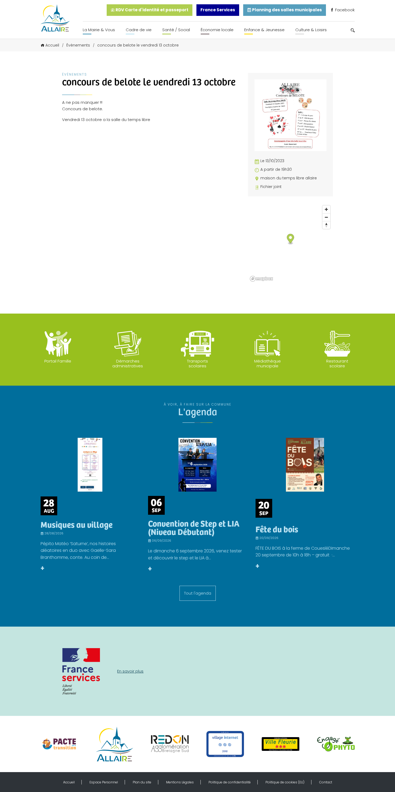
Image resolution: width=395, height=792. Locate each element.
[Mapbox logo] (261, 279)
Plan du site (142, 782)
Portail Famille (57, 361)
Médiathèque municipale (267, 363)
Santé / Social (176, 30)
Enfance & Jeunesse (264, 30)
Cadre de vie (139, 30)
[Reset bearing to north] (326, 225)
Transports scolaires (197, 363)
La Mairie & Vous (99, 30)
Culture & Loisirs (311, 30)
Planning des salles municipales (286, 10)
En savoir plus (130, 671)
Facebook (344, 10)
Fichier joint (271, 186)
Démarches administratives (127, 363)
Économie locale (217, 30)
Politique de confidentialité (230, 782)
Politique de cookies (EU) (284, 782)
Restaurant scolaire (337, 363)
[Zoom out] (326, 217)
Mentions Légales (180, 782)
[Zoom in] (326, 209)
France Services (217, 10)
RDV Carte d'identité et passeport (151, 10)
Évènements (78, 45)
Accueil (52, 45)
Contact (325, 782)
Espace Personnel (103, 782)
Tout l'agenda (197, 593)
